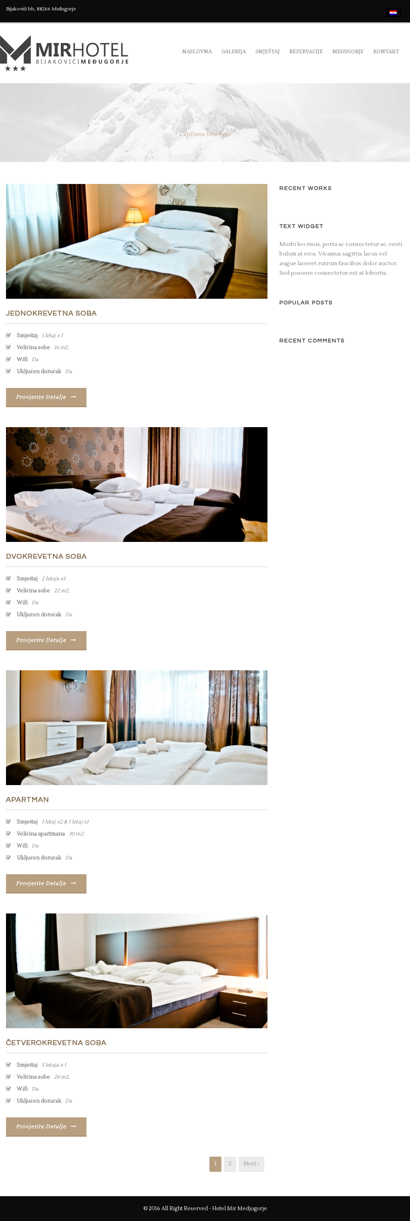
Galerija (233, 51)
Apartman (27, 799)
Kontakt (386, 51)
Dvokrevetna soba (46, 556)
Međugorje (348, 51)
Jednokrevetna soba (51, 313)
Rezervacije (306, 51)
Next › (251, 1163)
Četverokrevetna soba (56, 1043)
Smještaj (267, 51)
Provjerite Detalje (41, 397)
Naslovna (197, 51)
